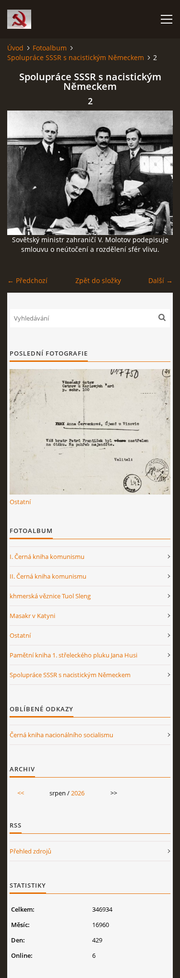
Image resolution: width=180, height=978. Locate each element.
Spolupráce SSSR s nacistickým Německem (75, 57)
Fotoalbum (50, 47)
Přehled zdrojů (30, 851)
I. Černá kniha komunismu (47, 556)
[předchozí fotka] (23, 173)
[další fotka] (157, 173)
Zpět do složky (98, 280)
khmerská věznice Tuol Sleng (50, 596)
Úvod (15, 47)
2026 (77, 793)
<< (20, 793)
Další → (160, 280)
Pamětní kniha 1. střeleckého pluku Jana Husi (73, 655)
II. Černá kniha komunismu (48, 576)
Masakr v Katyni (32, 615)
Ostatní (20, 501)
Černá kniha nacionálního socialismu (61, 734)
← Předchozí (27, 280)
